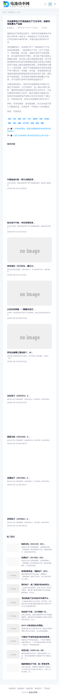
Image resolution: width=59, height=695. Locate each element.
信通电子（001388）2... (18, 478)
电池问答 (29, 688)
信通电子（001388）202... (33, 558)
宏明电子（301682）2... (18, 519)
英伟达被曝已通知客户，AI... (20, 352)
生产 (29, 119)
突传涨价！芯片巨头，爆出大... (21, 266)
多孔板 (47, 119)
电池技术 (38, 688)
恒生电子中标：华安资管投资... (21, 223)
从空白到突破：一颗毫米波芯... (21, 309)
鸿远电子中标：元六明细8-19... (34, 612)
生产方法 (26, 123)
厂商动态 (46, 688)
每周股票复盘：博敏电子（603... (35, 571)
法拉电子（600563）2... (18, 396)
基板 (42, 123)
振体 (37, 123)
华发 (41, 119)
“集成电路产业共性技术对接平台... (35, 598)
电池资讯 (11, 12)
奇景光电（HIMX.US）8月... (33, 650)
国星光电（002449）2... (18, 437)
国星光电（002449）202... (33, 544)
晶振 (19, 123)
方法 (14, 119)
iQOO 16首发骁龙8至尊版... (32, 625)
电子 (24, 119)
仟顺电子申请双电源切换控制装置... (36, 637)
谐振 (9, 123)
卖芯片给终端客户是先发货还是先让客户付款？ (32, 135)
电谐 (32, 123)
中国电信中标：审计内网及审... (21, 179)
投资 (19, 119)
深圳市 (35, 119)
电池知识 (20, 688)
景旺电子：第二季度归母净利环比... (36, 585)
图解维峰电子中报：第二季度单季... (36, 664)
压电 (9, 119)
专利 (14, 123)
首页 (4, 12)
